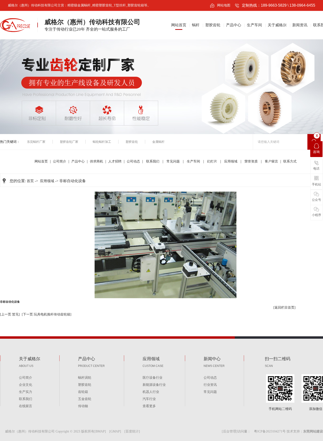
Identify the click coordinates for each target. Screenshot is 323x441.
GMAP (115, 431)
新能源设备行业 (154, 385)
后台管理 (229, 431)
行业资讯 (210, 385)
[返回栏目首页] (284, 307)
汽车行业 (149, 399)
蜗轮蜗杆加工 (102, 142)
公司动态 (133, 161)
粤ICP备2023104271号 (270, 431)
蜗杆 (196, 25)
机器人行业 (151, 392)
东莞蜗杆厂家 (36, 142)
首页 (30, 181)
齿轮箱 (83, 392)
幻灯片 (212, 161)
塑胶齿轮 (212, 25)
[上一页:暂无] (10, 314)
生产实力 (25, 392)
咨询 (316, 152)
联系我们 (153, 161)
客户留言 (271, 161)
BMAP (100, 431)
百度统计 (132, 431)
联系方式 (290, 161)
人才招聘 (115, 161)
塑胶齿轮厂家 (69, 142)
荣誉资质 (251, 161)
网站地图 (223, 5)
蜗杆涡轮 (84, 377)
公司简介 (59, 161)
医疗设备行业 (152, 377)
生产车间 (254, 25)
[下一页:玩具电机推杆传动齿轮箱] (46, 314)
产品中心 (233, 25)
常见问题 (173, 161)
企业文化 (25, 385)
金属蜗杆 (158, 142)
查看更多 (149, 406)
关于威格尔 (277, 25)
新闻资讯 (299, 25)
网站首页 (178, 25)
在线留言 (25, 406)
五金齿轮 (84, 399)
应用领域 (231, 161)
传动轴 (83, 406)
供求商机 (96, 161)
